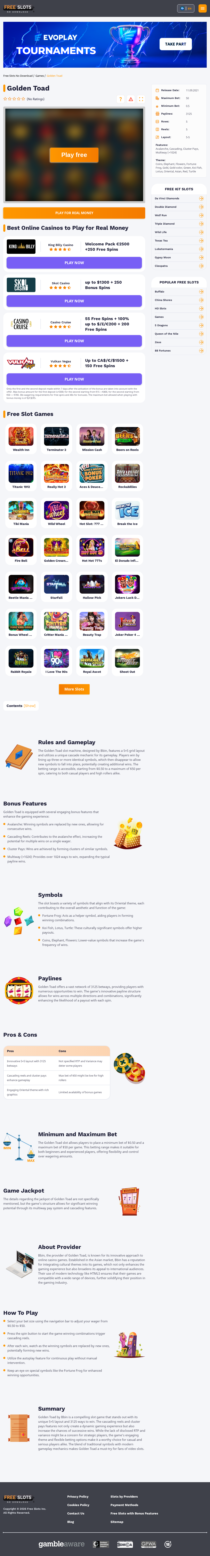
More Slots (74, 689)
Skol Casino (61, 283)
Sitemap (117, 1522)
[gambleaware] (61, 1544)
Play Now (74, 262)
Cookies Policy (78, 1505)
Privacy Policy (77, 1496)
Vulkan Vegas (61, 361)
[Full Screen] (141, 99)
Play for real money (74, 213)
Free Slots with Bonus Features (134, 1513)
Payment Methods (124, 1505)
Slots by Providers (124, 1496)
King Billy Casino (60, 245)
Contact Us (75, 1513)
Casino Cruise (60, 322)
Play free (74, 154)
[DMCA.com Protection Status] (125, 1544)
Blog (70, 1522)
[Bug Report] (131, 99)
